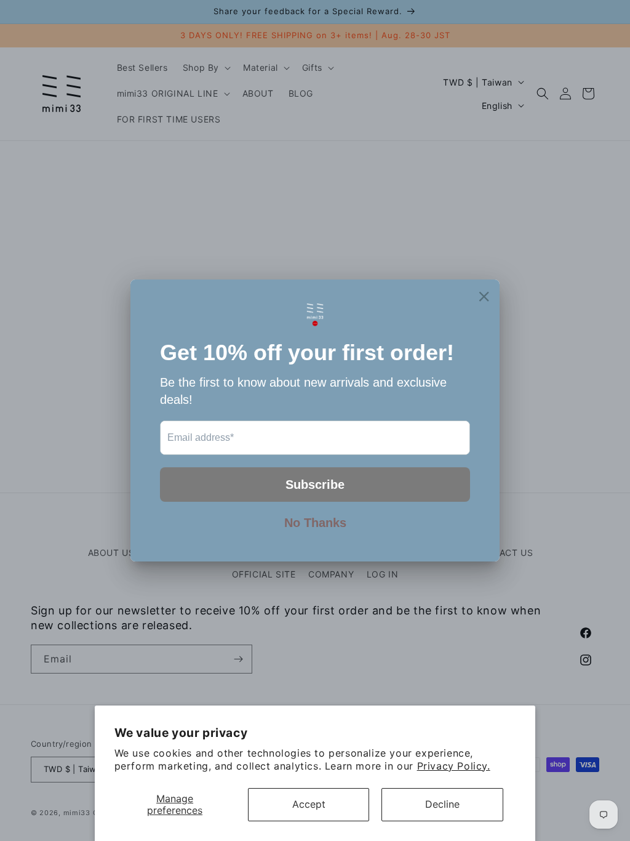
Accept (308, 804)
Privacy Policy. (453, 766)
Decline (442, 804)
